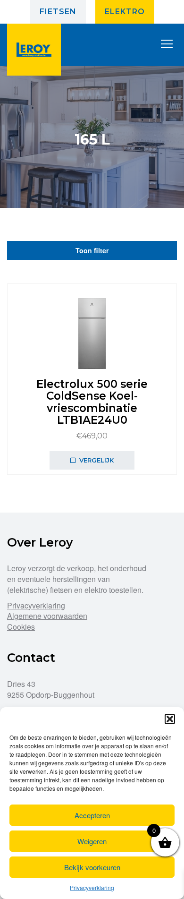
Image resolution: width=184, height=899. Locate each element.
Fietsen (58, 11)
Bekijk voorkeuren (92, 867)
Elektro (125, 11)
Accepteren (92, 815)
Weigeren (92, 841)
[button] (170, 719)
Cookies (21, 626)
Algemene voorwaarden (47, 615)
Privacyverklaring (92, 887)
